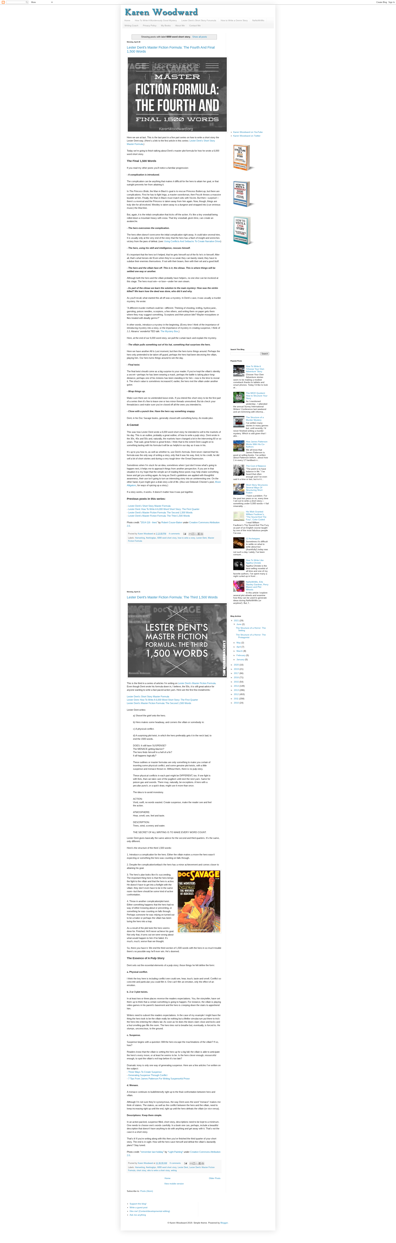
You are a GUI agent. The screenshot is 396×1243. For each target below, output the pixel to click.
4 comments (174, 534)
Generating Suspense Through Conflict (147, 1075)
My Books (166, 25)
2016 (236, 677)
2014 (236, 686)
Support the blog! (138, 1203)
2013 (236, 690)
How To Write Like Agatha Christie (255, 561)
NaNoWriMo (258, 20)
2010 (236, 703)
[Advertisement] (174, 567)
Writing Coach (131, 25)
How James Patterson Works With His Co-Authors (256, 444)
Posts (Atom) (146, 1191)
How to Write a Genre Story (234, 20)
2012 (236, 694)
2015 (236, 681)
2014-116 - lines (149, 522)
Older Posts (214, 1178)
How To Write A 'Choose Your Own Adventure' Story (255, 369)
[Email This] (190, 533)
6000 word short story (166, 538)
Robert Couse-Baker (171, 522)
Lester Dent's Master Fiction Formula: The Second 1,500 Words (160, 512)
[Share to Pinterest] (201, 533)
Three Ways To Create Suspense (145, 1072)
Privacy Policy (149, 25)
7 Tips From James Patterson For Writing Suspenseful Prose (159, 1078)
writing (174, 1170)
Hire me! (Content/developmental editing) (150, 1211)
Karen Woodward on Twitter (246, 136)
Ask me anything (138, 1215)
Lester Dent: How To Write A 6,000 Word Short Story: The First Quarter (163, 509)
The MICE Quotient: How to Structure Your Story (256, 396)
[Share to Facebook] (198, 533)
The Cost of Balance (256, 466)
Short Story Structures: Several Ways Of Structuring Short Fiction (257, 489)
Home (127, 20)
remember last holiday (152, 1152)
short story (141, 1170)
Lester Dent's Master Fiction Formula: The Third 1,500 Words (159, 515)
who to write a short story (158, 1170)
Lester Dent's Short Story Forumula (198, 20)
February (241, 655)
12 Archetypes (253, 538)
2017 (236, 673)
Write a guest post (138, 1207)
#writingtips (151, 538)
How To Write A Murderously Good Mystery (156, 20)
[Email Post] (184, 534)
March (240, 651)
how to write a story (186, 538)
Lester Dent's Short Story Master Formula (149, 506)
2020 (236, 664)
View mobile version (174, 1183)
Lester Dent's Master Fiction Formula (196, 683)
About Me (180, 25)
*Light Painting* (175, 1152)
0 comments (175, 1163)
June (239, 624)
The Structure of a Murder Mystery (255, 418)
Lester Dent (201, 538)
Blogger (224, 1223)
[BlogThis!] (193, 533)
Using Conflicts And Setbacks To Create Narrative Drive (192, 241)
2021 (236, 620)
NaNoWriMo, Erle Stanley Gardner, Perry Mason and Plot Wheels (257, 586)
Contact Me (195, 25)
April (239, 647)
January (241, 659)
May (239, 642)
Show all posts (199, 36)
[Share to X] (196, 533)
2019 (236, 669)
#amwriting (140, 538)
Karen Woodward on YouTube (248, 132)
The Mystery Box (169, 331)
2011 (236, 698)
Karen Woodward (146, 534)
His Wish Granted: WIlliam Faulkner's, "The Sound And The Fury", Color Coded (256, 515)
